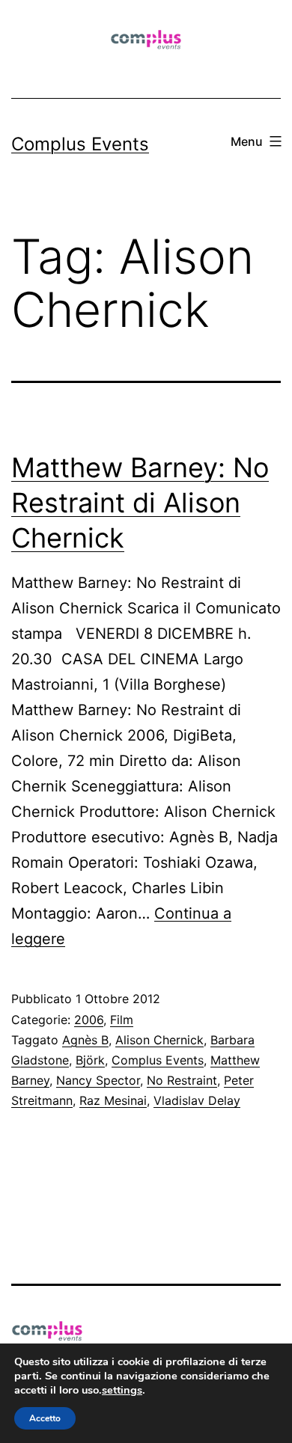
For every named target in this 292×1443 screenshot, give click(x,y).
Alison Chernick (159, 1039)
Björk (90, 1060)
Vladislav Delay (196, 1100)
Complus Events (80, 144)
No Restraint (182, 1080)
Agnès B (85, 1039)
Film (121, 1019)
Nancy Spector (98, 1080)
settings (122, 1390)
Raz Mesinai (113, 1100)
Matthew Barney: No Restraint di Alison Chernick (140, 502)
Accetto (45, 1418)
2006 (88, 1019)
